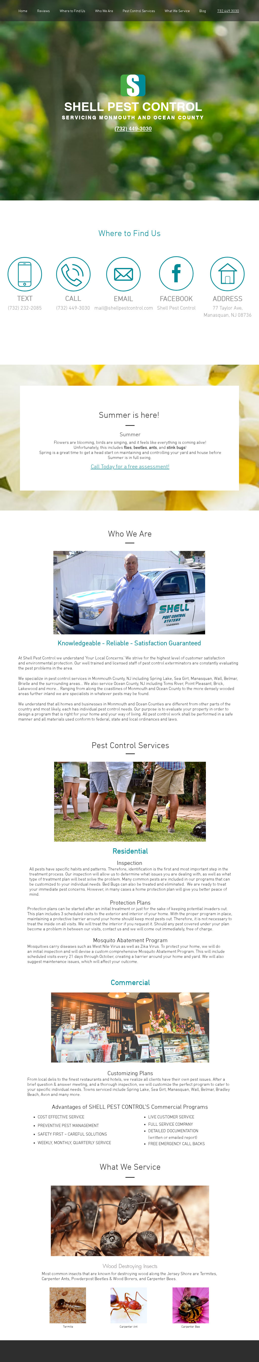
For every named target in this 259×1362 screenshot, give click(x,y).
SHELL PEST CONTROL (133, 106)
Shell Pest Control (176, 308)
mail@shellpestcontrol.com (123, 308)
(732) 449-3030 (73, 308)
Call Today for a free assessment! (130, 467)
